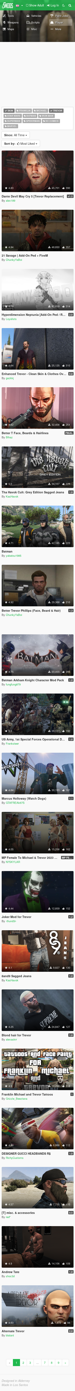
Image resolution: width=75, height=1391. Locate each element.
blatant (10, 1335)
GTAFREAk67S (15, 803)
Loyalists (11, 319)
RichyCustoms (15, 1158)
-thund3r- (11, 921)
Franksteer (12, 743)
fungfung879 (13, 684)
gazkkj (10, 378)
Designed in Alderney (16, 1381)
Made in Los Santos (15, 1385)
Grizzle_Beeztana (16, 1099)
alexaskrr (11, 1039)
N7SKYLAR (13, 862)
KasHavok (12, 496)
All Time (14, 135)
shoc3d (10, 1276)
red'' (8, 1217)
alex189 (10, 200)
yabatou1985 (13, 556)
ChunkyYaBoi (14, 260)
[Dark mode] (63, 5)
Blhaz (9, 437)
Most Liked (20, 143)
